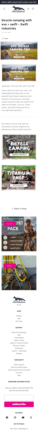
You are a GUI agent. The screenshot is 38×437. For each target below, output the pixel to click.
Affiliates (19, 353)
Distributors (19, 348)
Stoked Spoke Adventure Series (19, 370)
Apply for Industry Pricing (19, 343)
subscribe (19, 404)
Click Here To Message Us (19, 429)
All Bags (19, 316)
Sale (19, 318)
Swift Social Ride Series (19, 367)
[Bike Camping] (19, 82)
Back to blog (20, 209)
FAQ (19, 335)
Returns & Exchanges (19, 332)
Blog (19, 375)
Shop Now (10, 223)
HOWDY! (9, 265)
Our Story (19, 373)
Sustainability (19, 337)
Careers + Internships (19, 351)
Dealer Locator (19, 340)
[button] (4, 9)
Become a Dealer (19, 345)
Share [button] (6, 38)
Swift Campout (19, 365)
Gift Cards (19, 321)
